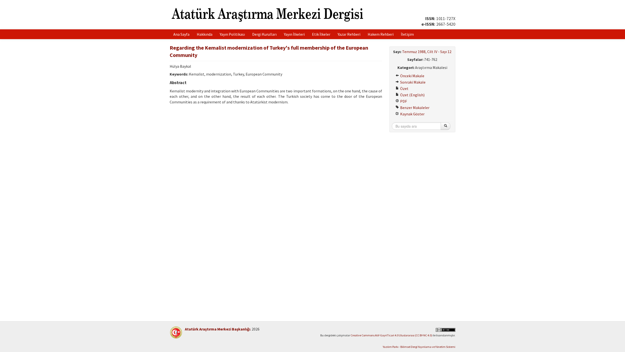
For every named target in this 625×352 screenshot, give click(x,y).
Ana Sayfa (181, 34)
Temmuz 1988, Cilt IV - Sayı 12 (426, 51)
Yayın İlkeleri (294, 34)
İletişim (407, 34)
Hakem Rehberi (381, 34)
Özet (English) (412, 94)
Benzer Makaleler (414, 107)
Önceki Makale (411, 75)
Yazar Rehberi (349, 34)
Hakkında (204, 34)
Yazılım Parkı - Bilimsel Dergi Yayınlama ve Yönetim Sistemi (419, 347)
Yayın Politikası (232, 34)
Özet (403, 88)
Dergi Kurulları (264, 34)
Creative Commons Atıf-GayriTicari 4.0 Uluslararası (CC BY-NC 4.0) (391, 335)
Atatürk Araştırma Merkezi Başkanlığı (217, 329)
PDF (403, 101)
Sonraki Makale (412, 82)
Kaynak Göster (412, 113)
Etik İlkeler (321, 34)
